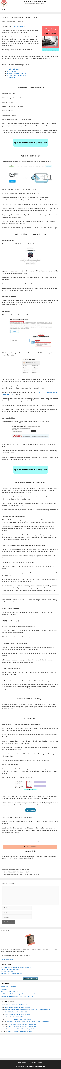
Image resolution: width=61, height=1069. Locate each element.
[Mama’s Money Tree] (4, 3)
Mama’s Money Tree (35, 1)
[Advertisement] (30, 1047)
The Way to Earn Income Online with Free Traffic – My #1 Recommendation (27, 1009)
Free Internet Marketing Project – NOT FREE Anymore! (17, 996)
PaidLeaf (10, 394)
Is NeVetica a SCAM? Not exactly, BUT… (17, 872)
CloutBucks (40, 392)
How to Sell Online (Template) (9, 991)
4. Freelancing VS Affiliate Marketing (11, 973)
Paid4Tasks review (18, 26)
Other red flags (11, 71)
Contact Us (41, 1062)
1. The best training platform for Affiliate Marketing (15, 967)
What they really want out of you (17, 73)
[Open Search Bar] (58, 9)
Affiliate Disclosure (22, 1062)
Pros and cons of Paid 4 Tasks (16, 75)
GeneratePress (41, 1066)
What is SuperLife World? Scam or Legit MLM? (19, 1007)
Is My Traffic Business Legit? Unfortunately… (18, 1019)
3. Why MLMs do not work (8, 971)
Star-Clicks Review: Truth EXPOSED (16, 1012)
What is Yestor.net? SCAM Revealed (16, 1005)
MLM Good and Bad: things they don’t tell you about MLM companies (21, 994)
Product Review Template (8, 986)
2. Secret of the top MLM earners (10, 969)
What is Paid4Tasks (13, 69)
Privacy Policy (32, 1062)
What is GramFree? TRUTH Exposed (16, 1017)
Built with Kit (30, 851)
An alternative (11, 77)
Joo (2, 1005)
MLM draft (4, 989)
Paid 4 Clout (49, 392)
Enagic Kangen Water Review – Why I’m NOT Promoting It (22, 874)
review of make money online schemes (16, 869)
